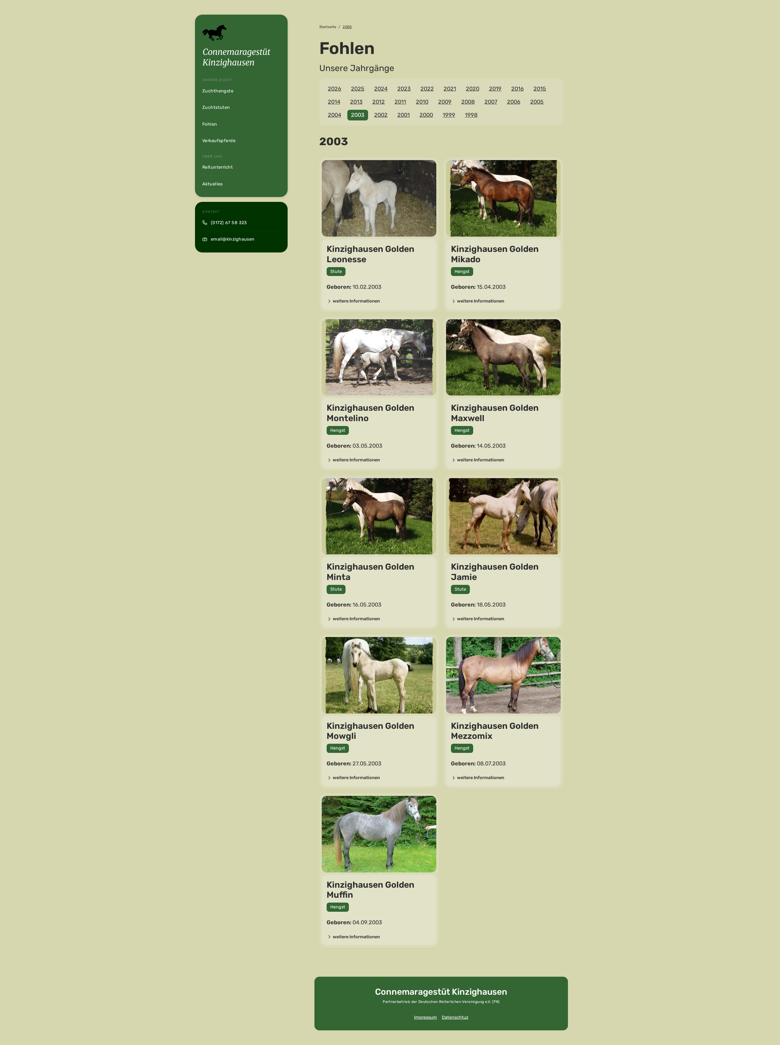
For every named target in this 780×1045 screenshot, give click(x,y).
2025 (357, 88)
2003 (357, 115)
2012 (378, 101)
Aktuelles (212, 184)
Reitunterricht (217, 167)
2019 (495, 88)
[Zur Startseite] (236, 58)
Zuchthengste (217, 91)
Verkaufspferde (219, 140)
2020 (472, 88)
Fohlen (209, 124)
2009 (445, 101)
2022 (427, 88)
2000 (426, 115)
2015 (540, 88)
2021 (450, 88)
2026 (334, 88)
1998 (471, 115)
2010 (422, 101)
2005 (537, 101)
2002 (381, 115)
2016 (517, 88)
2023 (404, 88)
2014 (334, 101)
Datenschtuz (455, 1017)
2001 (403, 115)
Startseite (327, 27)
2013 (356, 101)
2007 (490, 101)
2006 (513, 101)
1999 (449, 115)
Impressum (425, 1017)
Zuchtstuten (216, 107)
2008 (468, 101)
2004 (334, 115)
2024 (381, 88)
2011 (400, 101)
